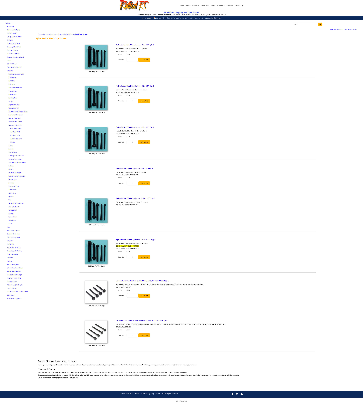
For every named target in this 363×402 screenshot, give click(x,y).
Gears (9, 60)
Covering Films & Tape (14, 47)
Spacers (11, 196)
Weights (11, 213)
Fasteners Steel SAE (15, 118)
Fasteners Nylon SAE (15, 125)
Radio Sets (10, 244)
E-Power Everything (13, 54)
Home (182, 5)
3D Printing (10, 26)
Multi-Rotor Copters (13, 230)
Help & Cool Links (217, 5)
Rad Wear (10, 241)
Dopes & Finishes (12, 50)
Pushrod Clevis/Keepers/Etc (17, 176)
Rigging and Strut (14, 186)
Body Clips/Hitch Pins (15, 88)
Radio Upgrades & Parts (14, 251)
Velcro (10, 224)
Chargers (9, 40)
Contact (237, 5)
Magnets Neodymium (15, 159)
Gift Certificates (12, 64)
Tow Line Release (14, 207)
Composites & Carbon (13, 43)
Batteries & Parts (12, 33)
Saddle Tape (12, 193)
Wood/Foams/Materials (14, 271)
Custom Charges (12, 281)
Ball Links (12, 81)
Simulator (10, 258)
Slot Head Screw (15, 135)
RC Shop (194, 5)
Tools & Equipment (13, 264)
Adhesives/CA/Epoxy (13, 30)
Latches (11, 149)
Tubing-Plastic (13, 210)
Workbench (205, 5)
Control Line (12, 94)
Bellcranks (12, 84)
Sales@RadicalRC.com (214, 18)
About (188, 5)
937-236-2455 (148, 18)
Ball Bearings (13, 77)
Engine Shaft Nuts (14, 105)
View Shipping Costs (336, 29)
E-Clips (11, 101)
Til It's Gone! (11, 295)
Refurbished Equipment (14, 298)
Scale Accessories (12, 254)
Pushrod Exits (13, 179)
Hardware (10, 71)
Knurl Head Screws (16, 128)
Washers (12, 142)
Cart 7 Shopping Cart (181, 401)
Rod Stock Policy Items (14, 278)
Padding (11, 166)
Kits (8, 227)
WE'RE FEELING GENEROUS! (17, 292)
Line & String (13, 152)
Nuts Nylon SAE (15, 132)
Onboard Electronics (13, 234)
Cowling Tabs (13, 98)
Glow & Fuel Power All (14, 67)
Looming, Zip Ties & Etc (16, 156)
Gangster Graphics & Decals (15, 57)
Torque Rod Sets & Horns (16, 203)
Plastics (11, 169)
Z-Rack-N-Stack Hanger (14, 275)
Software (9, 261)
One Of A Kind (11, 288)
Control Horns (13, 91)
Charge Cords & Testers (14, 36)
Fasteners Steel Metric (15, 122)
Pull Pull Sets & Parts (15, 173)
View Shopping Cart (350, 29)
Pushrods (11, 183)
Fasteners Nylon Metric (15, 115)
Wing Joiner (12, 220)
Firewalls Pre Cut (14, 108)
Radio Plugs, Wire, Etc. (14, 247)
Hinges (11, 145)
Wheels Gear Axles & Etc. (15, 268)
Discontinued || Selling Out (15, 285)
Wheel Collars (13, 217)
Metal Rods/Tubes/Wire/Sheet (17, 162)
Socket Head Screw (16, 139)
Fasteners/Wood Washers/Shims (18, 111)
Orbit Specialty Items (13, 237)
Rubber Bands (13, 190)
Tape (10, 200)
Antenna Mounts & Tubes (16, 74)
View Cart (230, 5)
